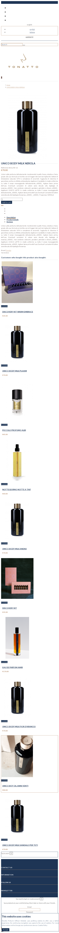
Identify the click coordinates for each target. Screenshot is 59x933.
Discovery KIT (9, 608)
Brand (3, 250)
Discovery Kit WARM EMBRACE (17, 312)
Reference (5, 168)
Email (29, 907)
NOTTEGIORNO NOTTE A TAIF (16, 489)
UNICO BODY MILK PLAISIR (14, 371)
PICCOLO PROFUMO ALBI (14, 430)
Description (11, 217)
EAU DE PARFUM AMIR (12, 667)
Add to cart (6, 202)
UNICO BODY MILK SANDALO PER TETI (20, 845)
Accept (5, 930)
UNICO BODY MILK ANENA (14, 549)
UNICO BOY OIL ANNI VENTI (15, 786)
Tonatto (8, 250)
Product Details (13, 220)
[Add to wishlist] (2, 205)
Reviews (10, 222)
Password (29, 912)
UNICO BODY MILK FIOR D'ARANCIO (19, 726)
